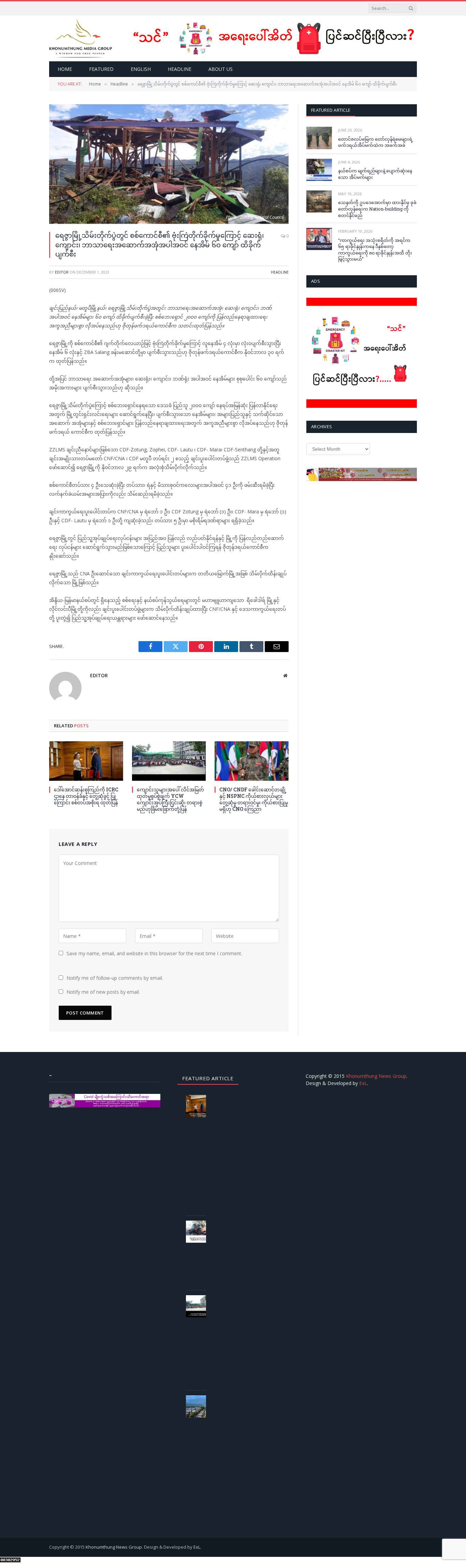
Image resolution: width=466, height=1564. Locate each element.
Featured (101, 69)
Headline (179, 69)
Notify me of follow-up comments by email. (115, 978)
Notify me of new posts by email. (103, 992)
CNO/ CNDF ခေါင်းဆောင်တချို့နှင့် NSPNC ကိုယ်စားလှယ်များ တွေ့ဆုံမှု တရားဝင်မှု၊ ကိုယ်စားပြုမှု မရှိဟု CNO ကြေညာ (253, 799)
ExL (363, 1083)
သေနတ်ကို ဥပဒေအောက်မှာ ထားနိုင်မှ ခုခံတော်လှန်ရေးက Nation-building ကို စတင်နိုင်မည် (377, 208)
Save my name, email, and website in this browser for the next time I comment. (154, 953)
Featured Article (330, 110)
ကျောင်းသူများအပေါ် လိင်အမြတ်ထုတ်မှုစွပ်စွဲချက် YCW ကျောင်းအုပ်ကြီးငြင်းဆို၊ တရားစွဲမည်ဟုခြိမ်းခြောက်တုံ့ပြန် (170, 799)
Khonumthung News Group (376, 1076)
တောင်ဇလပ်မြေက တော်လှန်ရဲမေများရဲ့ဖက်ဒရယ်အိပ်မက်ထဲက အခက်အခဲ (375, 142)
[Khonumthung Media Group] (80, 38)
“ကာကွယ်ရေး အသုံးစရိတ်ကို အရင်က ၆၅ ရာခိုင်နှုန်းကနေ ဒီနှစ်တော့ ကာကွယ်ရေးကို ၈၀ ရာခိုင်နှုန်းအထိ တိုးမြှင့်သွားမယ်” (375, 249)
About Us (220, 69)
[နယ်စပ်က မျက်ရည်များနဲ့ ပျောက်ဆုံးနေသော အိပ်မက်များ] (319, 170)
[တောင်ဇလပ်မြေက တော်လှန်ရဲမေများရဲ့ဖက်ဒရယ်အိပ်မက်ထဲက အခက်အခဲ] (319, 138)
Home (65, 69)
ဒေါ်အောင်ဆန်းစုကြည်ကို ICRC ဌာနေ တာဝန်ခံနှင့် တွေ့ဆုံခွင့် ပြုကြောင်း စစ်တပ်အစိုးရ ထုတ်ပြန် (86, 796)
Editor (62, 272)
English (141, 69)
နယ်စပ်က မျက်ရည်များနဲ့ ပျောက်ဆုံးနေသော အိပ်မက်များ (375, 174)
